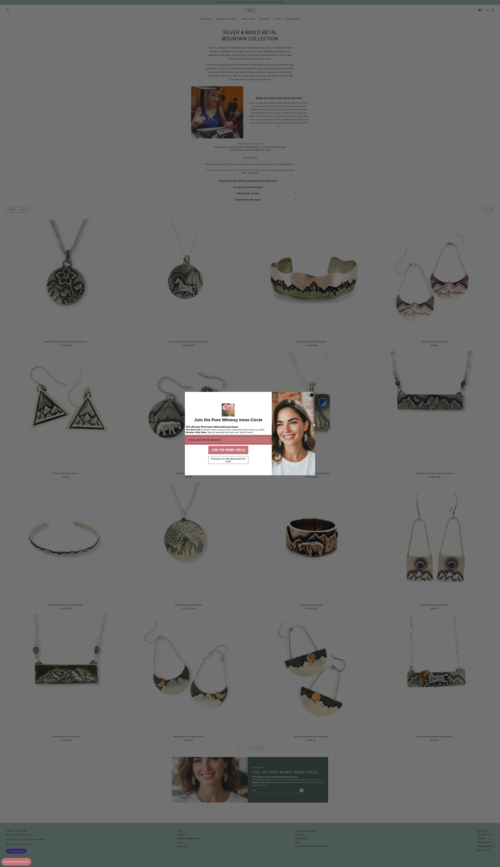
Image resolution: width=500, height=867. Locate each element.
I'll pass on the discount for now (228, 460)
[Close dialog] (312, 395)
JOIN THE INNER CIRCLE (228, 450)
